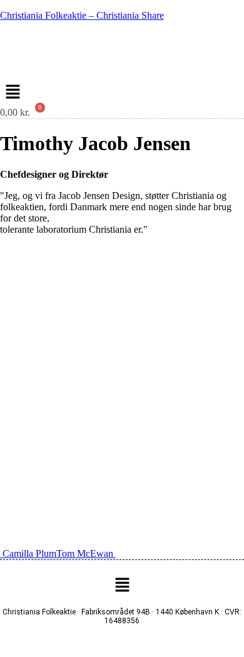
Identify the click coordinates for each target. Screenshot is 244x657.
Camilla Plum (28, 553)
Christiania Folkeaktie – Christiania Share (82, 15)
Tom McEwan (86, 553)
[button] (12, 92)
